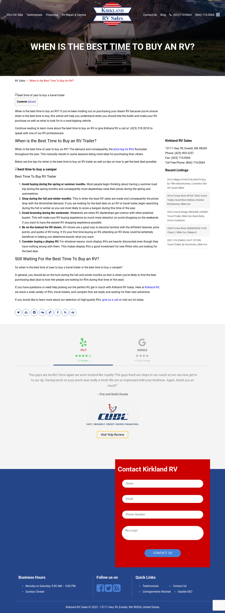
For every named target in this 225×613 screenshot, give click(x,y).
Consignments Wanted (157, 591)
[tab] (83, 348)
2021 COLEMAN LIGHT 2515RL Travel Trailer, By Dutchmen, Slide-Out (187, 242)
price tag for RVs (123, 149)
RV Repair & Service (74, 15)
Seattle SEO (185, 591)
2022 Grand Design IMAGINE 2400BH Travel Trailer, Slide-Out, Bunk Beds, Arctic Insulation (187, 216)
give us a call (110, 299)
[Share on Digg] (42, 312)
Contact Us (150, 15)
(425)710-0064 (182, 15)
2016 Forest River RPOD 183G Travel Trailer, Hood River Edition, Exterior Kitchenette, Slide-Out (187, 200)
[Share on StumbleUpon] (26, 312)
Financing (52, 15)
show (32, 101)
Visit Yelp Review (112, 434)
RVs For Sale (15, 15)
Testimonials (34, 15)
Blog (163, 15)
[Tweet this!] (18, 312)
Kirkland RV (152, 287)
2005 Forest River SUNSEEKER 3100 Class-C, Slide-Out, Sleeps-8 (187, 230)
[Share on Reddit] (34, 312)
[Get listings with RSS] (65, 312)
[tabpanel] (112, 404)
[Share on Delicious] (50, 312)
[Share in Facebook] (57, 312)
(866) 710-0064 (204, 15)
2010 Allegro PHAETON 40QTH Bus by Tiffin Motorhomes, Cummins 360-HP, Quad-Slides (187, 183)
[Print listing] (72, 312)
